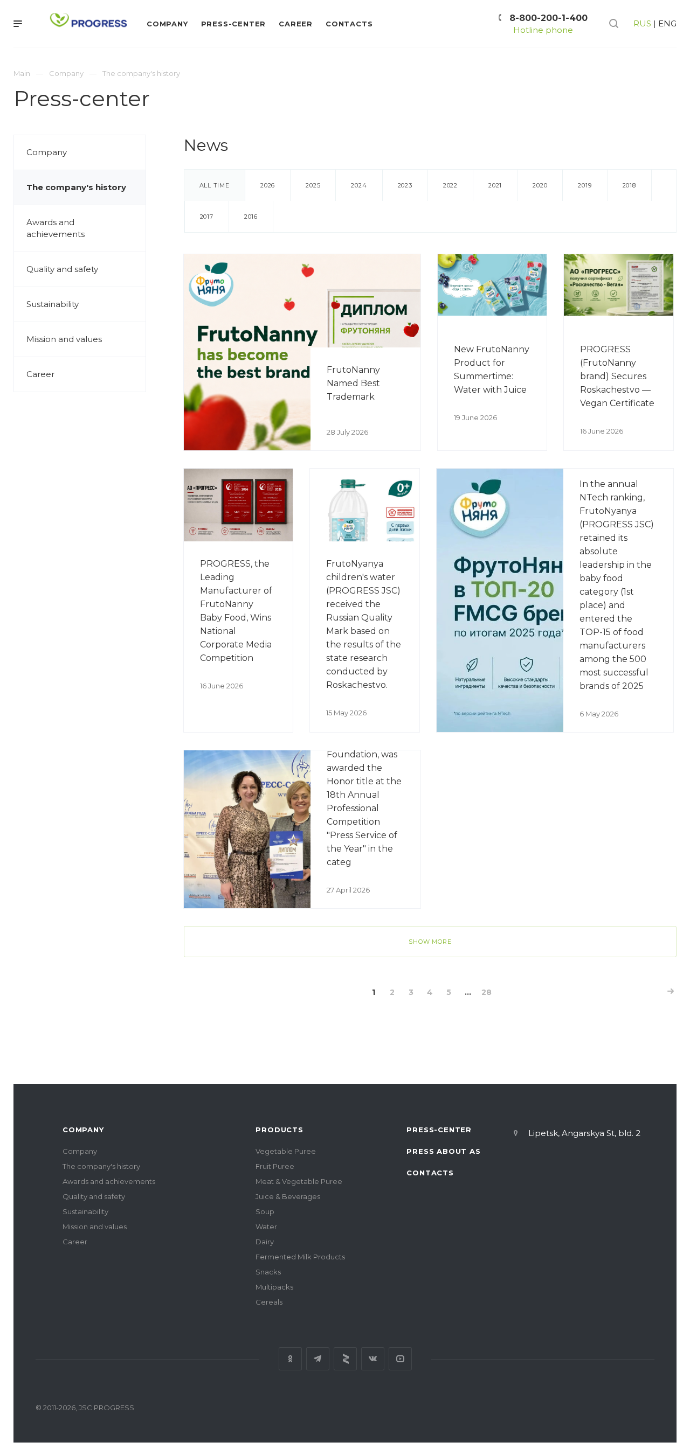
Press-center (439, 1129)
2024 (359, 185)
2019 (584, 185)
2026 (267, 185)
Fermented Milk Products (300, 1256)
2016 (251, 216)
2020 (540, 185)
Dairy (265, 1241)
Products (279, 1129)
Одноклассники (290, 1358)
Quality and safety (62, 269)
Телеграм (317, 1358)
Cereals (269, 1302)
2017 (206, 216)
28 (486, 992)
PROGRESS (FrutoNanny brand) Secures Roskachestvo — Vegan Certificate (617, 376)
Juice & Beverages (288, 1196)
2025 (313, 185)
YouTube (400, 1358)
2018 (629, 185)
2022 (450, 185)
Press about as (443, 1151)
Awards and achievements (55, 228)
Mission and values (64, 339)
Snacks (268, 1271)
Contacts (429, 1172)
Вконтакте (372, 1358)
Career (40, 374)
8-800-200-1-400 (548, 18)
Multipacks (274, 1287)
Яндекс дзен (345, 1358)
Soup (265, 1211)
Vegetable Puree (286, 1151)
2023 (405, 185)
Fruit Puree (275, 1166)
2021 (495, 185)
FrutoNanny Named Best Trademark (353, 383)
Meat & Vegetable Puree (299, 1181)
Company (46, 152)
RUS (642, 23)
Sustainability (52, 304)
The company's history (76, 187)
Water (266, 1226)
